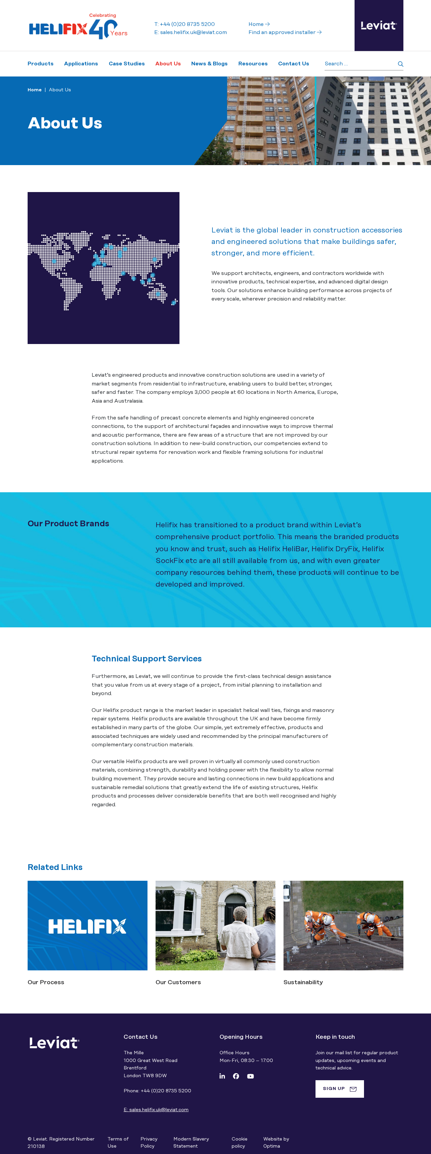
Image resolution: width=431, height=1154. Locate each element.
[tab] (340, 1089)
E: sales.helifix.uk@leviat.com (190, 32)
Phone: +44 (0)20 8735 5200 (157, 1091)
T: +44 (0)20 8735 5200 (184, 24)
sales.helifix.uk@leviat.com (156, 1110)
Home (256, 24)
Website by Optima (276, 1142)
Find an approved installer (282, 32)
